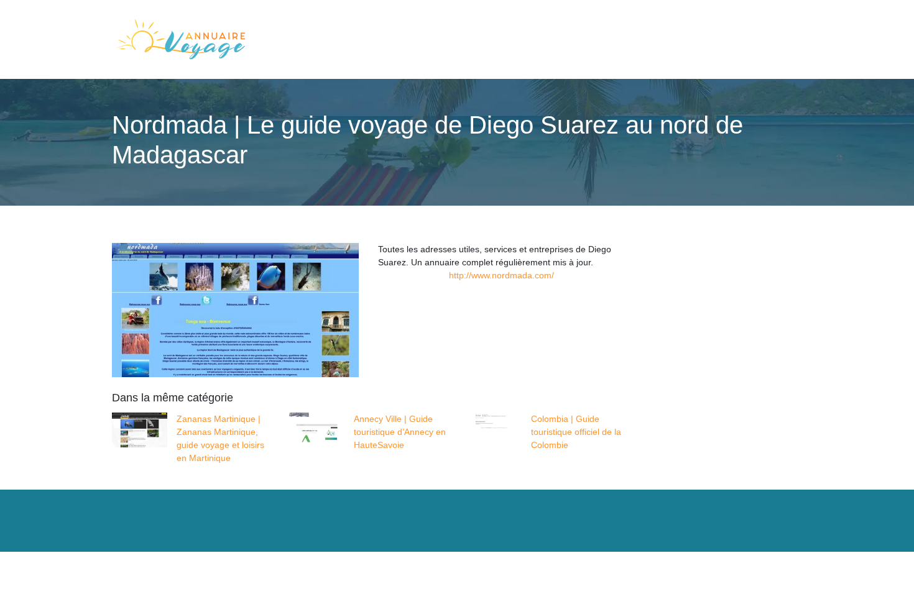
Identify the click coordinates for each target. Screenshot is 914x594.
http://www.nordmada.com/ (501, 275)
